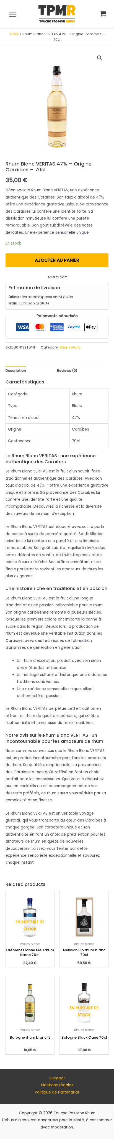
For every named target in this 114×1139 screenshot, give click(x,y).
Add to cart (57, 276)
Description (16, 370)
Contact (57, 1078)
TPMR (14, 34)
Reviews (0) (67, 370)
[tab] (16, 370)
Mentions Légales (57, 1085)
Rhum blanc (70, 347)
